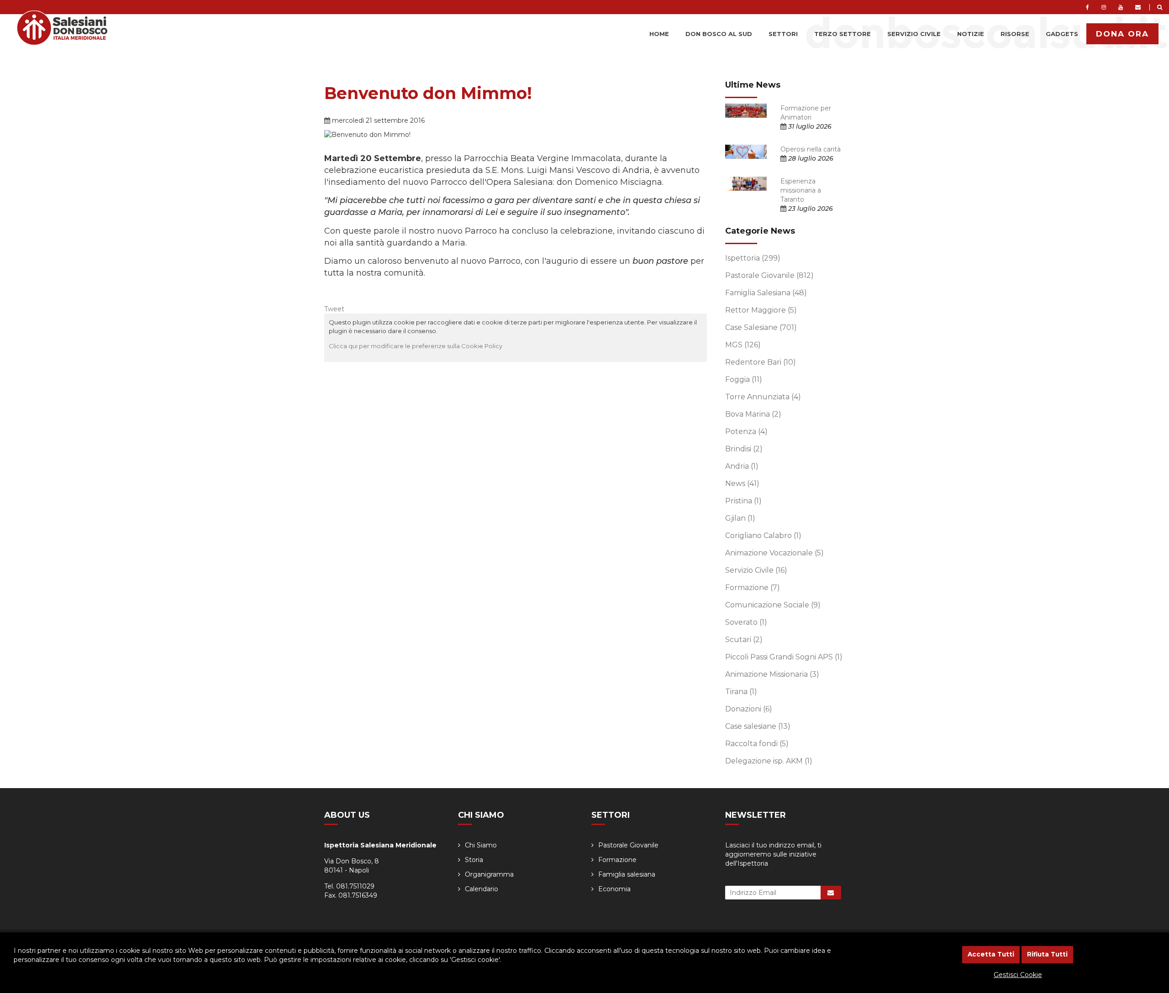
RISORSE (1014, 33)
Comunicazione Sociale (773, 605)
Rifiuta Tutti (1047, 954)
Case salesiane (757, 726)
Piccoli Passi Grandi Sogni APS (784, 657)
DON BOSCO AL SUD (718, 33)
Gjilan (740, 518)
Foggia (743, 379)
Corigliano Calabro (763, 535)
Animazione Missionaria (772, 674)
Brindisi (744, 448)
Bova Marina (753, 414)
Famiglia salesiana (626, 874)
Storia (474, 860)
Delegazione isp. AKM (768, 761)
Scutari (744, 639)
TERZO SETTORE (842, 33)
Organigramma (489, 874)
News (742, 483)
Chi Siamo (481, 845)
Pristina (743, 500)
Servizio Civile (756, 570)
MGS (743, 344)
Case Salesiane (761, 327)
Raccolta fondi (757, 743)
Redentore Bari (760, 362)
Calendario (481, 889)
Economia (614, 889)
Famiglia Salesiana (766, 292)
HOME (659, 33)
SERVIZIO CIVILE (914, 33)
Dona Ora (1122, 33)
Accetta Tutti (991, 954)
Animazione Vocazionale (774, 553)
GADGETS (1062, 33)
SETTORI (783, 33)
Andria (741, 466)
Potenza (746, 431)
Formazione (752, 587)
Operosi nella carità (810, 149)
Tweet (334, 309)
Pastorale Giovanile (769, 275)
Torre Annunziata (763, 396)
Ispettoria (752, 258)
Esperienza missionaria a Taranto (800, 190)
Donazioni (748, 709)
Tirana (741, 691)
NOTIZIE (970, 33)
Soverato (746, 622)
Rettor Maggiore (761, 310)
